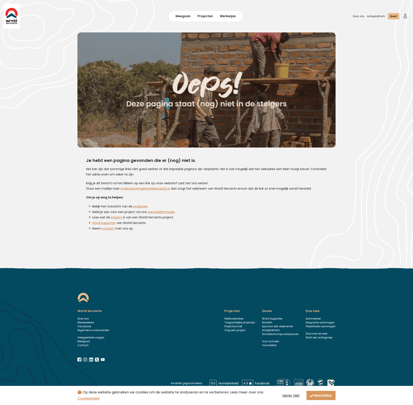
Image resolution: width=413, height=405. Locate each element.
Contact (82, 345)
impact (116, 217)
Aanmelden (313, 318)
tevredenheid (225, 383)
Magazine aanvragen (320, 322)
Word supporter (104, 223)
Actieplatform (376, 16)
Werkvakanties (233, 318)
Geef (393, 16)
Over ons (358, 16)
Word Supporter (272, 318)
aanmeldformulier (161, 212)
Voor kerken (269, 345)
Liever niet (291, 395)
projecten (140, 206)
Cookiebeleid (88, 398)
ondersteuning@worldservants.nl (145, 188)
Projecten (205, 16)
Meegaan (183, 16)
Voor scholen (270, 341)
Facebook (256, 383)
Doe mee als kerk (316, 333)
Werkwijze (228, 16)
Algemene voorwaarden (93, 330)
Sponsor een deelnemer (277, 326)
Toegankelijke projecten (239, 322)
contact (108, 228)
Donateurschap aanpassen (280, 334)
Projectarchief (233, 326)
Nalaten (267, 322)
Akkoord (323, 395)
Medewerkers (85, 322)
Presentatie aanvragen (321, 326)
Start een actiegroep (319, 337)
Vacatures (84, 326)
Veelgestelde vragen (90, 337)
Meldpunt (83, 341)
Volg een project (234, 330)
